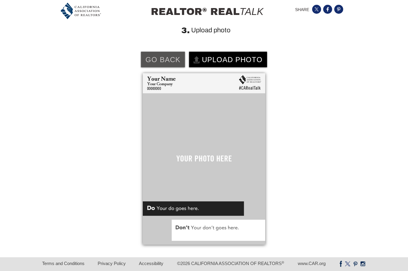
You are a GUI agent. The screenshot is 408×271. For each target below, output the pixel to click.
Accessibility (151, 263)
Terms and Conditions (63, 263)
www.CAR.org (312, 263)
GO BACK (162, 60)
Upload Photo (231, 60)
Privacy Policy (112, 263)
